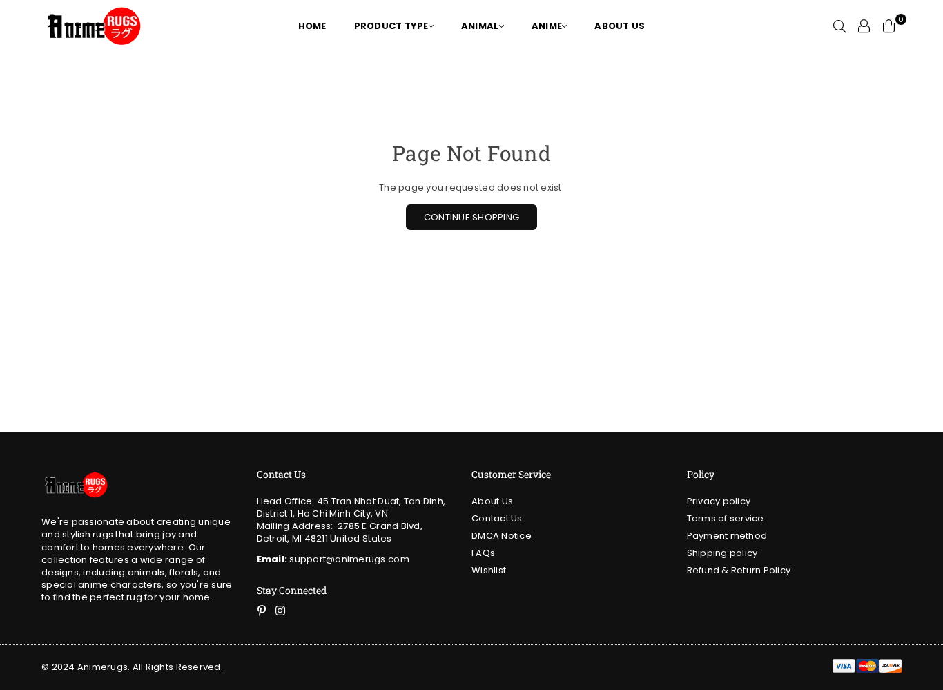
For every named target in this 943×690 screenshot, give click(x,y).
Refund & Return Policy (739, 570)
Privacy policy (719, 501)
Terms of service (725, 518)
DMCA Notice (501, 535)
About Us (492, 501)
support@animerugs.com (333, 559)
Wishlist (488, 570)
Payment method (727, 535)
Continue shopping (471, 217)
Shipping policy (722, 552)
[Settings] (864, 26)
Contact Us (497, 518)
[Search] (839, 26)
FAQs (483, 552)
